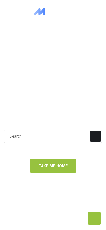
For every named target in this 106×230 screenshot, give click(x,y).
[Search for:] (53, 136)
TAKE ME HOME (53, 166)
